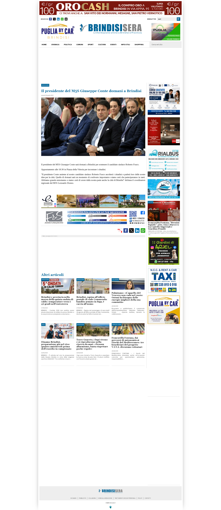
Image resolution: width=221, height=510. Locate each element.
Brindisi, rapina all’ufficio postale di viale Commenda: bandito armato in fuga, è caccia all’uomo (91, 300)
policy (140, 498)
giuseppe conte (49, 236)
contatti (148, 498)
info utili (125, 44)
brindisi (55, 236)
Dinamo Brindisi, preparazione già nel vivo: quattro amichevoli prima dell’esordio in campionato (56, 345)
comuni (79, 44)
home (44, 44)
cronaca (55, 44)
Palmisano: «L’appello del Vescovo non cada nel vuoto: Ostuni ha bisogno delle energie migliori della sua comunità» (127, 298)
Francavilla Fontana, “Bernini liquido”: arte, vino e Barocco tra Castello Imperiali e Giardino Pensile (163, 226)
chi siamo (73, 498)
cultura (102, 44)
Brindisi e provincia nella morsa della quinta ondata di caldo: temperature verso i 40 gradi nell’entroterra (57, 300)
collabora (92, 498)
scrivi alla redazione (105, 498)
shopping (139, 44)
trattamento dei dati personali (125, 498)
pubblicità (82, 498)
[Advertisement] (110, 65)
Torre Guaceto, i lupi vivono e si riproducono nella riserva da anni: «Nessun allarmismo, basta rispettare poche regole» (92, 344)
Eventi (113, 44)
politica (68, 44)
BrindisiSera (45, 85)
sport (90, 44)
